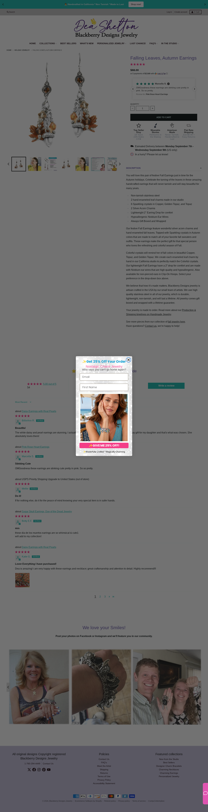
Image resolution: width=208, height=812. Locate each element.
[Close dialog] (128, 359)
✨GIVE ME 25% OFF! (104, 445)
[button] (104, 417)
